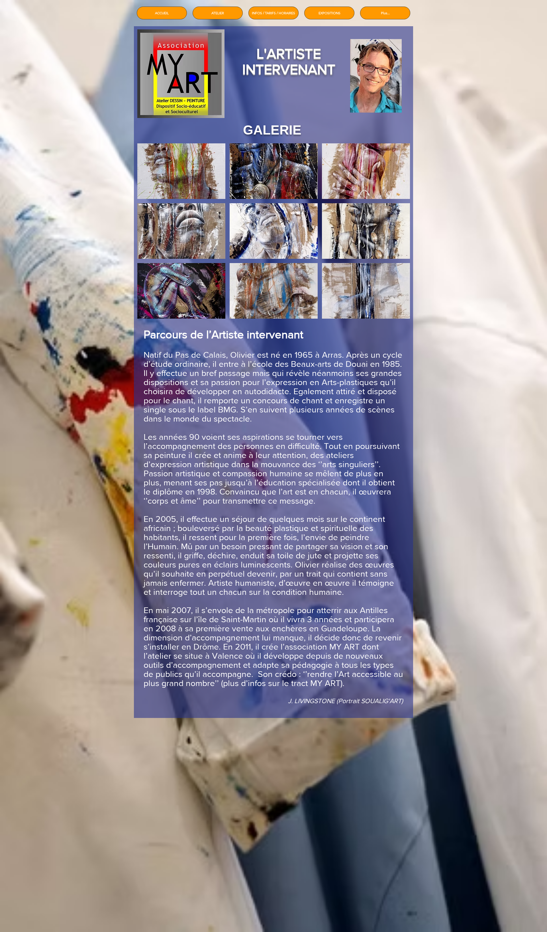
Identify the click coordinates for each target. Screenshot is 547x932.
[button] (181, 171)
